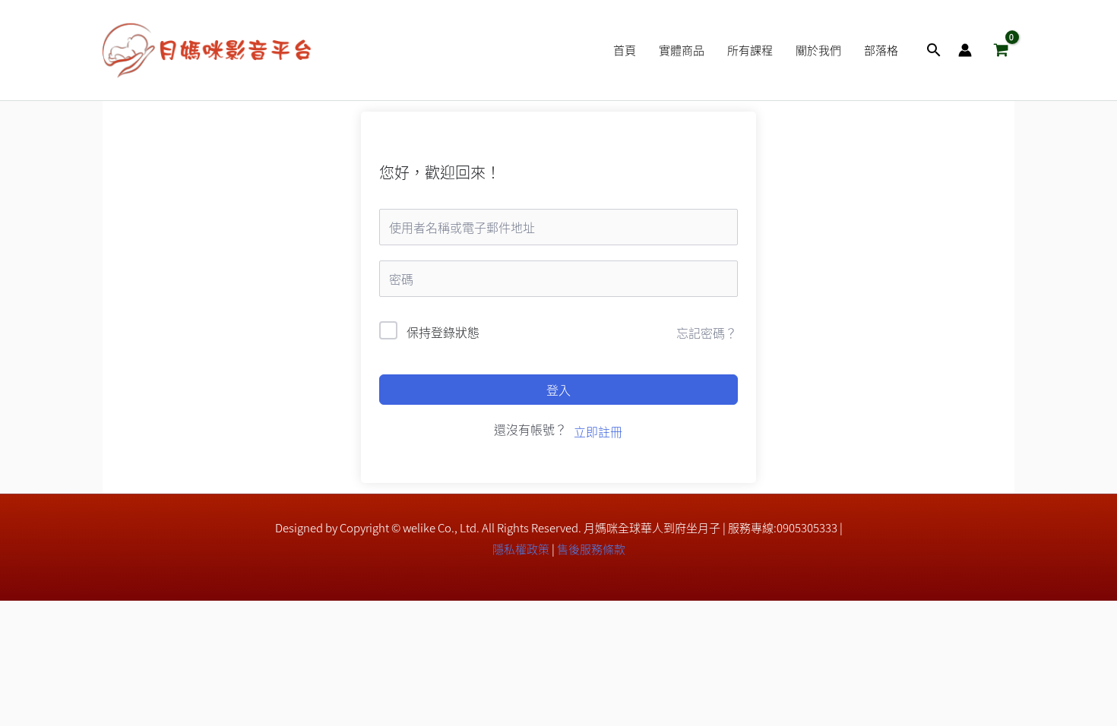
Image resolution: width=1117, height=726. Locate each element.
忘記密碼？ (706, 333)
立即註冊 (598, 431)
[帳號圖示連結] (965, 50)
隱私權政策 (520, 549)
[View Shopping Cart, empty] (1000, 50)
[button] (934, 49)
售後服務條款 (591, 549)
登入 (558, 389)
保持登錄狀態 (443, 332)
